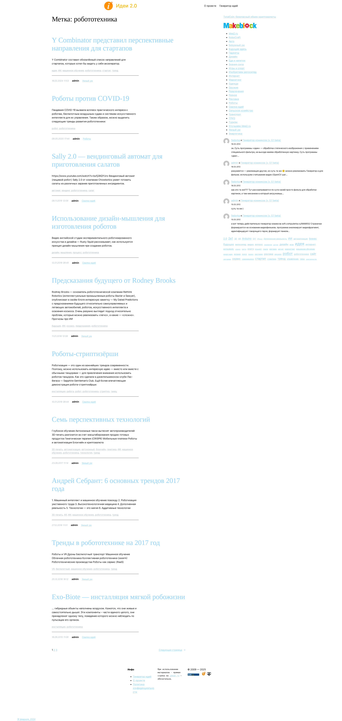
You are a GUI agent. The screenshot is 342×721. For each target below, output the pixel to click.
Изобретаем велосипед (242, 72)
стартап (106, 70)
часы (302, 259)
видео (251, 244)
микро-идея (228, 254)
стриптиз (105, 391)
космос (70, 325)
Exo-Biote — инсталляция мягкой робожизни (118, 597)
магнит (281, 249)
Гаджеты (234, 52)
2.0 (225, 238)
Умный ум (87, 80)
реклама (268, 254)
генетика (111, 449)
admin (234, 162)
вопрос (259, 244)
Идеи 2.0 (126, 6)
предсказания (83, 325)
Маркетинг (235, 79)
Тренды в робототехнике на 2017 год (106, 542)
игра (292, 244)
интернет (311, 244)
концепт (258, 249)
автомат (56, 190)
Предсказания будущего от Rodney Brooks (114, 280)
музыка (237, 254)
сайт (313, 253)
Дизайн (233, 56)
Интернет (234, 75)
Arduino (247, 238)
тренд (115, 70)
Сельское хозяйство (241, 110)
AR (65, 514)
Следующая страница (172, 650)
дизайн (55, 252)
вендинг (66, 190)
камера (237, 249)
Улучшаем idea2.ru (240, 126)
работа (70, 391)
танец (114, 391)
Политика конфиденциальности (143, 688)
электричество (311, 259)
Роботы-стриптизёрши (85, 353)
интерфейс (228, 249)
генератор (268, 245)
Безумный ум (237, 45)
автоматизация (72, 449)
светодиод (227, 259)
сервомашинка (248, 259)
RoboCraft (235, 37)
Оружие (233, 87)
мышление (66, 252)
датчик (275, 245)
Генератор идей (142, 676)
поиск (244, 254)
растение (259, 254)
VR (53, 569)
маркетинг (290, 249)
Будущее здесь (237, 49)
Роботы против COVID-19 (90, 98)
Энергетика (235, 133)
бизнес (313, 238)
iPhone (259, 239)
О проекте (139, 680)
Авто (231, 41)
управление (293, 259)
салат (91, 190)
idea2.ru (233, 33)
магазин (273, 249)
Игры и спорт (237, 68)
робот (55, 128)
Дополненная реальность (275, 239)
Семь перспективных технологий (101, 419)
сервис (236, 258)
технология (86, 452)
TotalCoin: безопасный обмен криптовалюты (249, 16)
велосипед (240, 244)
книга (251, 249)
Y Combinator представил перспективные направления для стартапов (112, 44)
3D (235, 239)
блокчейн (101, 449)
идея (54, 70)
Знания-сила (236, 64)
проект (251, 254)
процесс (77, 252)
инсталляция (58, 391)
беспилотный (63, 569)
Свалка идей (88, 200)
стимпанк (271, 259)
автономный (88, 449)
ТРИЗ (232, 118)
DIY (254, 239)
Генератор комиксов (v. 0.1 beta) (262, 140)
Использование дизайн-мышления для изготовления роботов (108, 222)
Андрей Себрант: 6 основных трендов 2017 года (116, 484)
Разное (233, 95)
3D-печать (57, 449)
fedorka (235, 140)
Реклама (234, 99)
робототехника (93, 70)
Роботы (87, 138)
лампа (265, 249)
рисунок (278, 254)
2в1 (230, 238)
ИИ (59, 70)
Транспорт (235, 114)
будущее (56, 325)
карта (244, 249)
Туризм (233, 122)
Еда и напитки (237, 60)
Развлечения (236, 91)
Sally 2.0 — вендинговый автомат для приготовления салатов (107, 160)
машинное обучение (73, 70)
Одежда (233, 83)
